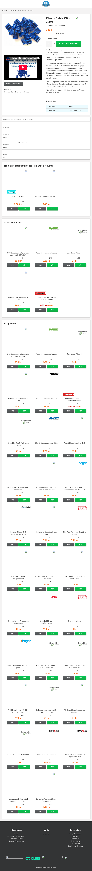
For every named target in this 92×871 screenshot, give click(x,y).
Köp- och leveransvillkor (16, 836)
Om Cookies (75, 844)
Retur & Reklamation (16, 841)
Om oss (75, 836)
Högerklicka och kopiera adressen (17, 92)
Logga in (46, 834)
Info (12, 209)
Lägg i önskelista (13, 84)
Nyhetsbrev (75, 841)
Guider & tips (75, 839)
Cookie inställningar (75, 846)
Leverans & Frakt (16, 839)
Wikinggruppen (51, 867)
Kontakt (16, 834)
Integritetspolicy (75, 834)
